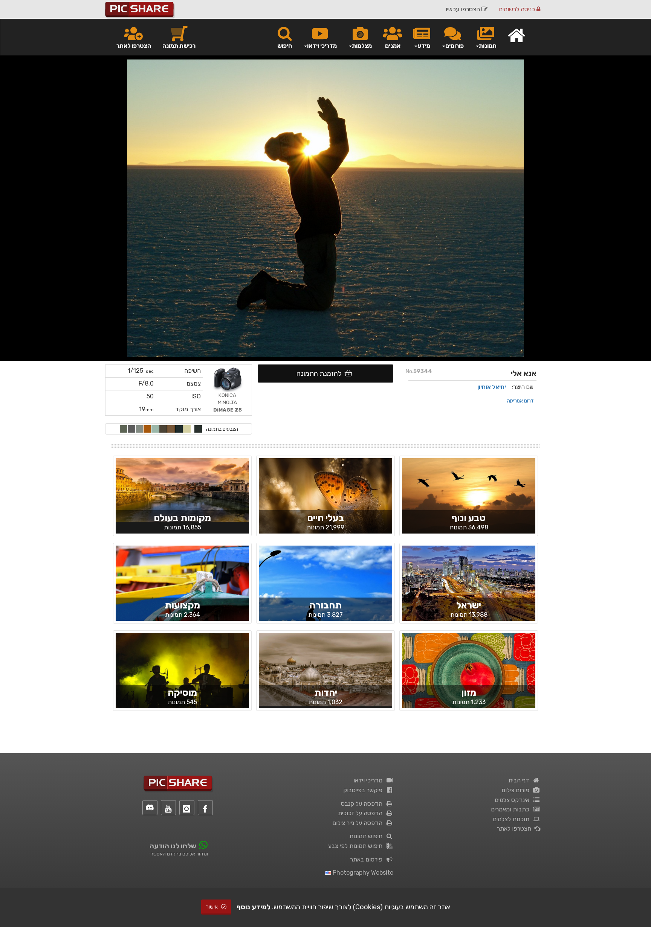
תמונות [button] (488, 45)
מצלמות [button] (362, 45)
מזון (468, 692)
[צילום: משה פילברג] (325, 669)
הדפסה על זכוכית (361, 813)
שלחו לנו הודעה (173, 846)
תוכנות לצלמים (512, 819)
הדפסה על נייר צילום (358, 822)
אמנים (392, 45)
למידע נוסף (253, 907)
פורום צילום (516, 790)
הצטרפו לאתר (133, 45)
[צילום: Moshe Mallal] (182, 489)
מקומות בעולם (182, 517)
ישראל (468, 605)
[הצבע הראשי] (198, 429)
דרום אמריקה (520, 401)
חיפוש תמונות (367, 836)
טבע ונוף (469, 517)
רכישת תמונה (179, 45)
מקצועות (182, 605)
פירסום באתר (367, 859)
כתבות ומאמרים (511, 809)
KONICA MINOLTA (227, 402)
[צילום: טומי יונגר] (182, 677)
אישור (212, 907)
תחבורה (325, 605)
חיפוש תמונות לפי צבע (356, 845)
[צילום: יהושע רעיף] (468, 676)
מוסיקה (182, 692)
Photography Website (362, 872)
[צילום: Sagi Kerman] (325, 595)
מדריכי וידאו (369, 780)
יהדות (325, 692)
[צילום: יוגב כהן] (468, 502)
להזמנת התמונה (320, 373)
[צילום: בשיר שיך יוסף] (325, 502)
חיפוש (284, 45)
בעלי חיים (325, 517)
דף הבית (520, 780)
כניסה (517, 9)
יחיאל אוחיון (491, 387)
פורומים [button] (454, 45)
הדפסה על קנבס (363, 803)
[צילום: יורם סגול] (468, 584)
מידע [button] (423, 45)
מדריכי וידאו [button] (322, 45)
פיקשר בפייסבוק (364, 790)
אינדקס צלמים (513, 800)
